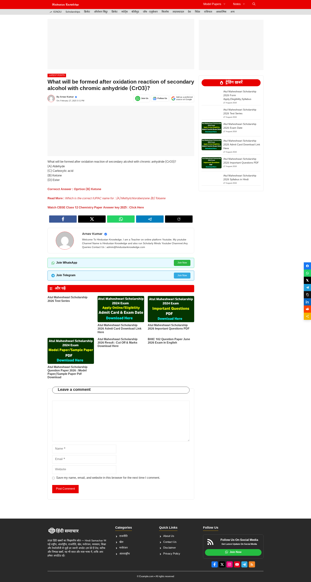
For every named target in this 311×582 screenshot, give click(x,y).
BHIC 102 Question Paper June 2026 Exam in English (169, 341)
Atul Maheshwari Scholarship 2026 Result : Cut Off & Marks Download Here (118, 343)
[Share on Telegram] (307, 287)
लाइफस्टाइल (178, 12)
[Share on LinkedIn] (307, 301)
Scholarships (73, 12)
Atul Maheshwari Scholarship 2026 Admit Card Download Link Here (119, 329)
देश (189, 12)
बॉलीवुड (135, 12)
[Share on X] (307, 280)
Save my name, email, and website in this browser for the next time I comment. (108, 478)
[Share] (307, 316)
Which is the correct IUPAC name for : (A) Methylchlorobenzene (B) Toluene (115, 199)
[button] (254, 4)
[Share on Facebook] (307, 266)
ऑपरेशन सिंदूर (101, 12)
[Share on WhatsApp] (307, 273)
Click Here (136, 208)
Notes (237, 4)
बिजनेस (165, 12)
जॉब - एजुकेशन (150, 12)
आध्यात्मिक (221, 12)
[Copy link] (307, 294)
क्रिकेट (87, 12)
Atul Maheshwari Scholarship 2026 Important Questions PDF (169, 327)
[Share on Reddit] (307, 309)
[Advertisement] (121, 44)
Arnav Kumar (67, 97)
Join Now (182, 262)
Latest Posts (57, 75)
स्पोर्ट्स (124, 12)
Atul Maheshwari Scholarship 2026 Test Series (67, 299)
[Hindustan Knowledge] (65, 4)
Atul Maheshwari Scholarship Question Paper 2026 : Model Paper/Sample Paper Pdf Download (67, 372)
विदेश (197, 12)
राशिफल (208, 12)
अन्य (232, 12)
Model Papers (212, 4)
